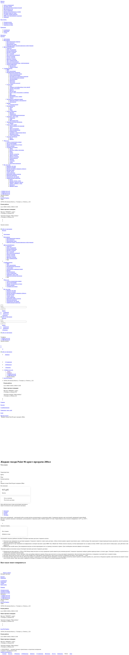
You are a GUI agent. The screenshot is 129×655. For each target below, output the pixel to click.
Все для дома (7, 164)
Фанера (11, 123)
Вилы (11, 151)
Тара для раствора (11, 71)
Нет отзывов (4, 464)
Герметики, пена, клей (12, 116)
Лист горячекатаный (12, 60)
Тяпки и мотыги (14, 155)
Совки (11, 162)
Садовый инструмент (12, 147)
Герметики (12, 118)
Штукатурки (13, 91)
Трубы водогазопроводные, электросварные (18, 63)
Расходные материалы (15, 163)
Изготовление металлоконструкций (13, 7)
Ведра (11, 179)
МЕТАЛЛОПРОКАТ (9, 47)
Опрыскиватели (14, 158)
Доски (11, 107)
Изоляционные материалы (13, 72)
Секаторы (12, 160)
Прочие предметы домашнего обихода (16, 168)
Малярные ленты (14, 134)
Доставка (6, 515)
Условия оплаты (8, 22)
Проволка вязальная (12, 175)
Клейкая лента (13, 131)
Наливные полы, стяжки (16, 96)
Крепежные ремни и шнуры (14, 174)
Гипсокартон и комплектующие (15, 99)
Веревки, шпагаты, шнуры (16, 182)
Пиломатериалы (11, 106)
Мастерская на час (8, 9)
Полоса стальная (11, 56)
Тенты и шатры (10, 146)
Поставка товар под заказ (10, 13)
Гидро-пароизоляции (15, 75)
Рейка (11, 110)
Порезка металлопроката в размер (12, 11)
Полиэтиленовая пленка (16, 73)
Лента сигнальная (14, 128)
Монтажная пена (14, 120)
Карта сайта (4, 584)
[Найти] (4, 309)
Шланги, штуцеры (14, 156)
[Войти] (1, 344)
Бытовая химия (10, 170)
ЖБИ (8, 69)
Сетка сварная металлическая (17, 115)
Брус (11, 108)
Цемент (11, 97)
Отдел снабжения (8, 10)
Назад (8, 371)
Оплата (5, 513)
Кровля (9, 103)
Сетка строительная (15, 135)
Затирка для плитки (15, 88)
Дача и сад (6, 140)
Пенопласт (12, 80)
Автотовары (7, 39)
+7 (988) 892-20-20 (5, 194)
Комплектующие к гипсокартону (18, 100)
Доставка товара (8, 6)
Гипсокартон (13, 102)
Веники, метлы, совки (15, 180)
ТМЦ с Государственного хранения (13, 15)
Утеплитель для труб (15, 83)
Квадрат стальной (11, 52)
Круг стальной (10, 53)
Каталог (3, 576)
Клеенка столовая (11, 167)
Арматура (9, 48)
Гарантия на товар (8, 24)
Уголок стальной (11, 57)
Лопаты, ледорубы (14, 154)
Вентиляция (7, 40)
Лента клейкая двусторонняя (17, 126)
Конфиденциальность (6, 652)
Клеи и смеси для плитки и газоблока (19, 92)
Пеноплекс (12, 81)
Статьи (5, 32)
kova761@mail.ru (5, 198)
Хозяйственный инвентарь (14, 178)
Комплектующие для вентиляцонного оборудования (20, 45)
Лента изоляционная (15, 130)
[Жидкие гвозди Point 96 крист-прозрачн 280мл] (63, 438)
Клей (11, 119)
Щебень (12, 139)
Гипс (11, 85)
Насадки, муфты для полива (17, 150)
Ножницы (12, 184)
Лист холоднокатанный (13, 61)
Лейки (11, 148)
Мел (11, 93)
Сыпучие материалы (12, 136)
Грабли (11, 152)
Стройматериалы (8, 68)
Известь (12, 89)
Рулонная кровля (14, 104)
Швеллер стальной (11, 59)
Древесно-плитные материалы (14, 122)
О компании (7, 30)
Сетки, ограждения (12, 111)
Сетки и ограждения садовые (14, 142)
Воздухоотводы (10, 43)
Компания (3, 578)
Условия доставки (8, 23)
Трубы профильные (12, 64)
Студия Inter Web (21, 650)
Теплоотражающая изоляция (17, 77)
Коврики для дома (11, 166)
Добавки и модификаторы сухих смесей (20, 87)
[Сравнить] (1, 467)
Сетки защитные (11, 172)
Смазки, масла (10, 171)
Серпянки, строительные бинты (18, 132)
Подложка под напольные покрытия (19, 76)
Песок (11, 138)
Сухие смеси (10, 84)
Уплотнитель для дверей (13, 176)
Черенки (12, 159)
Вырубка (12, 112)
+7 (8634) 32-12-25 (5, 191)
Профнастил (13, 114)
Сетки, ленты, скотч (12, 124)
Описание (6, 511)
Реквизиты (6, 31)
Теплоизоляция (13, 79)
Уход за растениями (11, 143)
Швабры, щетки (14, 186)
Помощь (3, 587)
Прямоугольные (14, 67)
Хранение (6, 17)
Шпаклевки (13, 95)
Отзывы (6, 512)
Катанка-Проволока (12, 51)
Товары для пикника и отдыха (14, 144)
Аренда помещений (9, 5)
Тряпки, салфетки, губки (16, 183)
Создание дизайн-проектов (10, 14)
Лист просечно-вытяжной (13, 55)
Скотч (11, 127)
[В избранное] (1, 465)
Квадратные (13, 65)
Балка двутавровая (11, 49)
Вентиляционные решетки (13, 41)
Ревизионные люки (11, 44)
